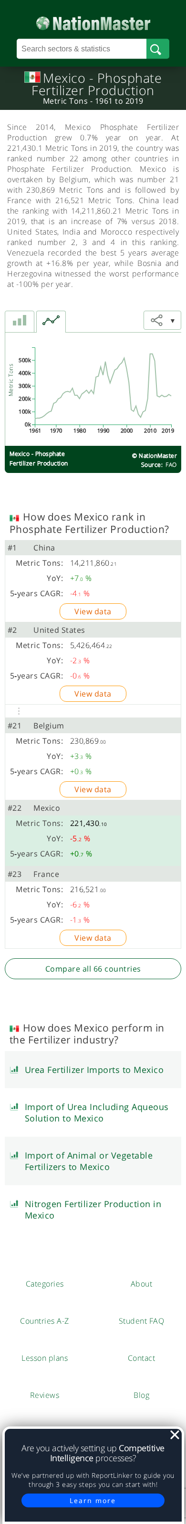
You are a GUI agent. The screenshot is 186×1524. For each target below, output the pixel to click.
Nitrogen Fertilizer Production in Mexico (93, 1209)
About (142, 1283)
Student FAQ (142, 1321)
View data (93, 611)
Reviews (45, 1395)
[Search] (157, 49)
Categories (45, 1283)
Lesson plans (44, 1358)
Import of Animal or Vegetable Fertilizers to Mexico (89, 1161)
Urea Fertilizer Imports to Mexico (94, 1069)
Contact (141, 1358)
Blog (141, 1395)
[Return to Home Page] (93, 21)
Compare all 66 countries (93, 969)
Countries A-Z (44, 1321)
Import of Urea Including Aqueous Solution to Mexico (97, 1112)
